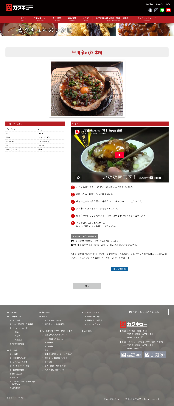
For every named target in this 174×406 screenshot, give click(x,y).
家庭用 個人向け (94, 316)
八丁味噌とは (39, 19)
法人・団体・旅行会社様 (55, 365)
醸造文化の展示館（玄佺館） (57, 358)
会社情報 (57, 19)
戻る (87, 285)
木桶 (15, 331)
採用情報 (16, 387)
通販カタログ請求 (94, 320)
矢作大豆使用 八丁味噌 (22, 324)
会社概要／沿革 (19, 358)
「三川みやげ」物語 (20, 365)
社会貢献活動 (18, 369)
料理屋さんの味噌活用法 (55, 324)
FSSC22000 (17, 373)
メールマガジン (93, 324)
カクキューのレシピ (53, 320)
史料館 (49, 342)
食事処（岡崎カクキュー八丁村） (59, 354)
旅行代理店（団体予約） (55, 369)
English (149, 4)
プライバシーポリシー (16, 397)
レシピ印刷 (120, 268)
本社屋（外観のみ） (54, 338)
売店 (46, 350)
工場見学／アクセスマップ (56, 334)
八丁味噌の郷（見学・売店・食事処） (113, 19)
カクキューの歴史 (19, 361)
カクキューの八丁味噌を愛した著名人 (24, 382)
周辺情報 (48, 361)
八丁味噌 (16, 320)
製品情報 (72, 19)
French (159, 4)
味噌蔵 (49, 346)
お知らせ (22, 19)
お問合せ (88, 330)
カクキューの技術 (19, 328)
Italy (168, 4)
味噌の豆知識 (18, 343)
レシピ (86, 19)
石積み (16, 335)
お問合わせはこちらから (145, 312)
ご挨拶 (15, 354)
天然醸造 (17, 339)
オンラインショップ (146, 19)
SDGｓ (15, 377)
